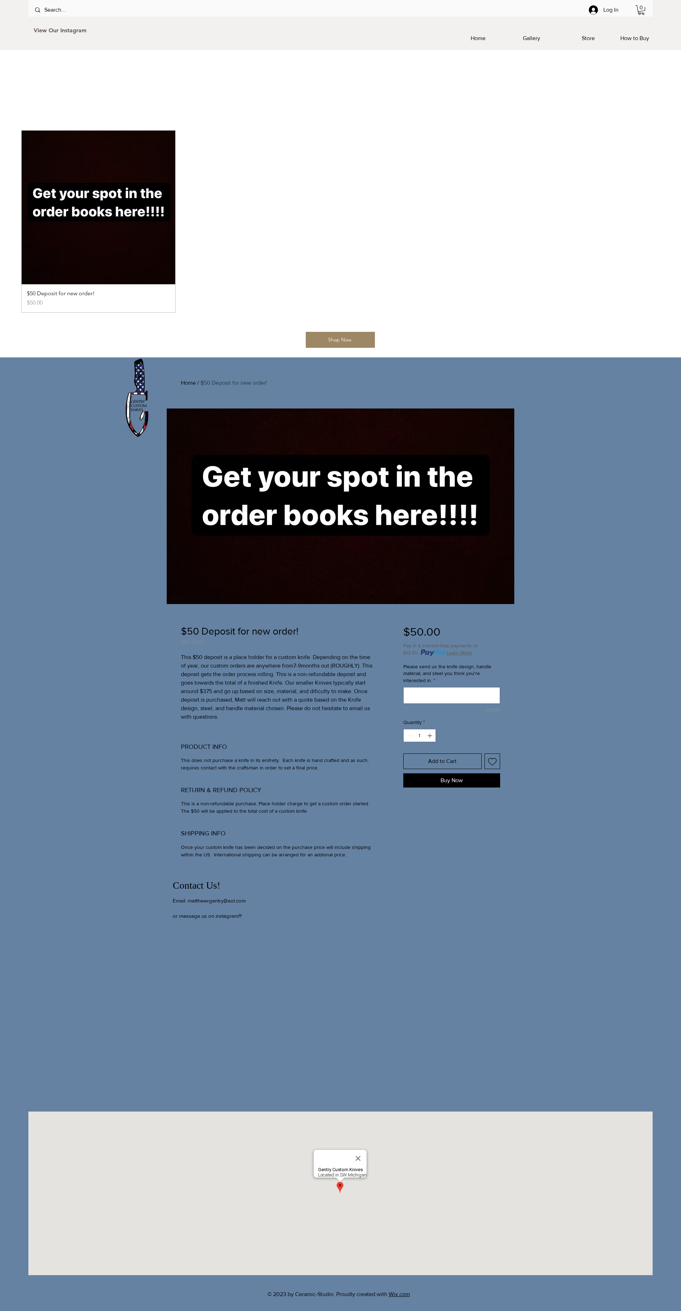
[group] (340, 221)
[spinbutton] (419, 735)
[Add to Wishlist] (492, 761)
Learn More (459, 653)
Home (188, 383)
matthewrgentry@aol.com (217, 901)
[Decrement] (408, 735)
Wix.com (399, 1294)
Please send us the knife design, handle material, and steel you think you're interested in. (447, 673)
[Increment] (430, 735)
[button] (641, 10)
